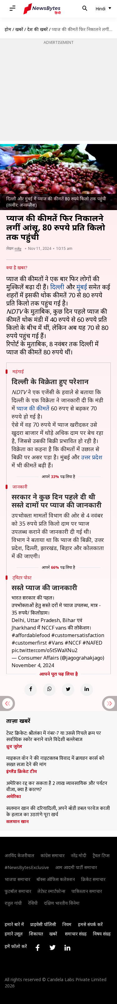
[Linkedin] (86, 689)
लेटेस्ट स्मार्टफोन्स (51, 891)
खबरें (19, 29)
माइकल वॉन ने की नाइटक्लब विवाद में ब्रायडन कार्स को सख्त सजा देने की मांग (55, 761)
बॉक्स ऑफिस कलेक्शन (56, 879)
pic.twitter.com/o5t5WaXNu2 (44, 650)
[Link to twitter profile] (52, 947)
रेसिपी (33, 903)
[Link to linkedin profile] (67, 947)
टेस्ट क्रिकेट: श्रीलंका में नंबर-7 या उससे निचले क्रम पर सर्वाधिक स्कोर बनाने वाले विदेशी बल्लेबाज (53, 736)
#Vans (55, 642)
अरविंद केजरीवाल (19, 855)
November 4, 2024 (33, 665)
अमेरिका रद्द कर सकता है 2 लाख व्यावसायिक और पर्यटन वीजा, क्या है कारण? (56, 786)
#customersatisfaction (77, 635)
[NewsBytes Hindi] (42, 8)
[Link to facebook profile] (37, 947)
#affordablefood (31, 635)
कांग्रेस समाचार (53, 855)
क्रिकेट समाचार (93, 879)
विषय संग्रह (102, 934)
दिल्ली (57, 287)
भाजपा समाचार (17, 879)
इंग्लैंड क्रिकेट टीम (21, 771)
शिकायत (36, 934)
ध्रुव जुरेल (14, 746)
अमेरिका (13, 796)
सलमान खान (17, 821)
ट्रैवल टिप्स (101, 855)
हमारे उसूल (14, 934)
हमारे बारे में (14, 924)
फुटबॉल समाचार (18, 891)
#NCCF (73, 642)
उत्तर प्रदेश (91, 457)
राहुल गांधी (13, 903)
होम (8, 29)
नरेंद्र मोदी (78, 855)
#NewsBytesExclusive (27, 867)
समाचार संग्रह (76, 934)
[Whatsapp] (49, 689)
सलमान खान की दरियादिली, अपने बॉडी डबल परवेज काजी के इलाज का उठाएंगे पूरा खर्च (58, 812)
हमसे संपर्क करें (90, 924)
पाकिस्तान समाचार (86, 891)
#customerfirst (29, 642)
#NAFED (92, 642)
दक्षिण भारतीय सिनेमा (62, 903)
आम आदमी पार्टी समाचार (76, 867)
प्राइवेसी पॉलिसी (43, 924)
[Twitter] (68, 689)
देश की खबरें (37, 29)
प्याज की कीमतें (33, 408)
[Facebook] (30, 689)
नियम (66, 924)
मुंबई (81, 287)
